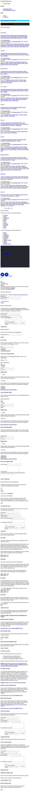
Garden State (10, 45)
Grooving (6, 81)
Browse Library (6, 3)
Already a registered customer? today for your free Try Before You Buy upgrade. (14, 665)
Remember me (5, 301)
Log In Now (18, 332)
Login (2, 302)
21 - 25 (10, 208)
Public (3, 374)
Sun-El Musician (23, 99)
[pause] (7, 276)
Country (2, 317)
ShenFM (15, 59)
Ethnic (7, 63)
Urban (11, 46)
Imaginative (6, 237)
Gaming (5, 222)
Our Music (6, 20)
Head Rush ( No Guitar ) (5, 154)
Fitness (4, 220)
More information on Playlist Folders (9, 389)
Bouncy (10, 147)
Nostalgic (5, 238)
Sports (18, 148)
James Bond (16, 45)
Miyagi (13, 167)
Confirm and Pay (4, 780)
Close (2, 479)
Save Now (3, 349)
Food (4, 221)
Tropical (21, 81)
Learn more (12, 287)
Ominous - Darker (7, 240)
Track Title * (3, 512)
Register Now (3, 326)
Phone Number (4, 516)
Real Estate (5, 224)
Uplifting (6, 116)
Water (2, 150)
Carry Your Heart (4, 86)
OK (10, 780)
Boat (10, 166)
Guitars (14, 99)
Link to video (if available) (6, 518)
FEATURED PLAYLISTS (9, 10)
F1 (19, 114)
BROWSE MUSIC (7, 9)
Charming (8, 80)
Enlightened (6, 235)
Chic (7, 131)
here (22, 500)
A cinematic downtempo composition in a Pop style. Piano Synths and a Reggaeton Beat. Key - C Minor (13, 140)
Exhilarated (5, 236)
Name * (2, 514)
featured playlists (7, 254)
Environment (6, 217)
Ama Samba (3, 50)
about (4, 265)
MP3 (2, 555)
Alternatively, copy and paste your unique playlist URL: (13, 472)
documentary (16, 147)
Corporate (27, 44)
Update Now (3, 456)
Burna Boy (21, 44)
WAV (2, 556)
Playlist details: (4, 436)
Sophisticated (14, 148)
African (7, 44)
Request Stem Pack (5, 736)
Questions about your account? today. (12, 628)
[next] (10, 276)
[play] (2, 276)
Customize (3, 531)
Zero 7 (27, 46)
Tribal (6, 64)
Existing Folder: (5, 362)
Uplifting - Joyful (7, 243)
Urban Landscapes (12, 149)
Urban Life (16, 46)
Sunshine (6, 100)
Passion (22, 186)
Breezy (4, 232)
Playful (10, 81)
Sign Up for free (17, 294)
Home (2, 20)
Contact (2, 285)
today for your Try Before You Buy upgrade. (13, 682)
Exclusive (3, 203)
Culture (5, 216)
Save (2, 491)
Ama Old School (3, 32)
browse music (6, 253)
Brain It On (8, 114)
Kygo (6, 148)
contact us (5, 266)
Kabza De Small (23, 45)
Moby (16, 167)
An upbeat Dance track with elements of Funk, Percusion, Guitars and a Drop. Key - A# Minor (13, 108)
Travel (4, 227)
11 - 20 (7, 208)
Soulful (5, 241)
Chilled (16, 80)
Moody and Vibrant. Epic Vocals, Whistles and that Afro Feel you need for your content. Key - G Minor (14, 195)
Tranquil (5, 242)
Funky (24, 80)
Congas (13, 114)
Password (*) (3, 298)
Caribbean (24, 185)
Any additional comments (6, 727)
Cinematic (5, 215)
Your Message (4, 471)
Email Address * (4, 464)
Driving (25, 147)
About (4, 15)
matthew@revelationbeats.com (7, 691)
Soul (5, 187)
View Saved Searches (5, 350)
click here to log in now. (16, 308)
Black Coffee (16, 44)
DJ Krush (24, 98)
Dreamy (21, 147)
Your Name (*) (4, 313)
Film (22, 80)
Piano (9, 148)
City (19, 80)
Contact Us (5, 17)
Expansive (18, 131)
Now (2, 401)
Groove (2, 81)
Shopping (5, 225)
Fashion (11, 63)
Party (19, 186)
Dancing (23, 62)
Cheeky (12, 80)
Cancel (2, 637)
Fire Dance (2, 104)
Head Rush (2, 136)
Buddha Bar (18, 185)
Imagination (11, 186)
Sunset (14, 81)
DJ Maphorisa (4, 45)
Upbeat (8, 46)
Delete (6, 637)
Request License (4, 770)
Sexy (9, 132)
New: (3, 366)
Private (3, 380)
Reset (2, 337)
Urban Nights (22, 46)
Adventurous (8, 98)
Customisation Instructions (6, 522)
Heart (17, 99)
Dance (16, 114)
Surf (13, 168)
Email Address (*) (5, 297)
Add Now (3, 365)
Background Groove (4, 68)
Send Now (7, 479)
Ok (1, 503)
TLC (17, 81)
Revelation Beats (16, 41)
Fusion (14, 63)
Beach (11, 44)
